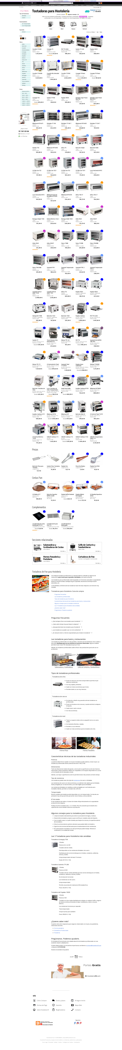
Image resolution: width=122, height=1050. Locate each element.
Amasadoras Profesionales (61, 930)
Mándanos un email (24, 133)
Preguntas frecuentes (60, 594)
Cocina (26, 5)
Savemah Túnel (65, 365)
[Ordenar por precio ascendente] (96, 32)
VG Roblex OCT (36, 494)
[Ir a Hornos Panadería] (89, 751)
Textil (82, 5)
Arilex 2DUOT (50, 243)
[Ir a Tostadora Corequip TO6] (54, 847)
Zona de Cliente (87, 3)
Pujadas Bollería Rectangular (80, 495)
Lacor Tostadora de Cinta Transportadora (52, 389)
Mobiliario (46, 5)
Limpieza (65, 5)
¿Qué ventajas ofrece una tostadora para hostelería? (66, 621)
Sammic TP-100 (51, 97)
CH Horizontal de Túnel (53, 364)
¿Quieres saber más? (60, 608)
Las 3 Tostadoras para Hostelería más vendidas (67, 605)
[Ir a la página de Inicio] (29, 3)
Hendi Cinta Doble (66, 388)
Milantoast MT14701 (66, 194)
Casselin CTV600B (37, 73)
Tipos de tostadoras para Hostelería (64, 599)
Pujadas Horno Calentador (79, 365)
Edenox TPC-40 (65, 340)
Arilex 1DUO (79, 219)
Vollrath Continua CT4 (67, 437)
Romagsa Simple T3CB (38, 219)
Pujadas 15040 (94, 291)
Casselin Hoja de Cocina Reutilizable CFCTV (38, 524)
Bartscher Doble (94, 147)
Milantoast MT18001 (95, 388)
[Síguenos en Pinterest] (80, 1024)
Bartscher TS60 (65, 316)
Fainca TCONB (79, 243)
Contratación (77, 1042)
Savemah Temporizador (96, 268)
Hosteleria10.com (51, 1037)
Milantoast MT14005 (81, 123)
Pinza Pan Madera (80, 466)
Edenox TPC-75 (36, 364)
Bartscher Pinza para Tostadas (37, 466)
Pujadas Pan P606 (95, 466)
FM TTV (78, 340)
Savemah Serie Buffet (95, 340)
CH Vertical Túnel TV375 (96, 414)
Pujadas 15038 (65, 97)
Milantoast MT (65, 414)
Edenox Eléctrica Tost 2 (53, 219)
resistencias (77, 780)
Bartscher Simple (80, 147)
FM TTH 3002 (64, 49)
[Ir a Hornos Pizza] (64, 751)
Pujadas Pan (64, 466)
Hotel (71, 5)
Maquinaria (34, 5)
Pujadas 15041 (79, 291)
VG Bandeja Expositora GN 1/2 (96, 495)
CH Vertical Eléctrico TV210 (37, 437)
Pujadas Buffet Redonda (67, 494)
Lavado (59, 5)
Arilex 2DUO (35, 243)
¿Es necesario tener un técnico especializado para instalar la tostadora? (71, 633)
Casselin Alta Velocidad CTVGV (53, 74)
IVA (96, 7)
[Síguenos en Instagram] (77, 1024)
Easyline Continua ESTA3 (82, 388)
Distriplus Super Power (82, 98)
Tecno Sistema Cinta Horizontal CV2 (52, 340)
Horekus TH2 (35, 147)
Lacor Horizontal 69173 (38, 194)
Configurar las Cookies (68, 1042)
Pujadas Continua (80, 316)
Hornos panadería (59, 928)
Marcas (95, 5)
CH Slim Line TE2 (36, 170)
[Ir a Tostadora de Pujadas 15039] (54, 900)
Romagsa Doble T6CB (66, 219)
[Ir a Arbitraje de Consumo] (44, 1025)
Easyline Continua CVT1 (38, 414)
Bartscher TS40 (51, 316)
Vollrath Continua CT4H (82, 437)
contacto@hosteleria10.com (93, 945)
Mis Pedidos (94, 3)
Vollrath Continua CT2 (52, 437)
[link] (39, 45)
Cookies (60, 1042)
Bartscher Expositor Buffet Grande (52, 495)
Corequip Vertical (36, 292)
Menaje (53, 5)
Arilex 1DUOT (93, 219)
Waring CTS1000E (94, 364)
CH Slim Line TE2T (51, 170)
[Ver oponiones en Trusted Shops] (93, 1)
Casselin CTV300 (36, 49)
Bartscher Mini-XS (80, 414)
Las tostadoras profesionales (62, 596)
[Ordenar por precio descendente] (99, 32)
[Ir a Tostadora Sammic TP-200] (54, 872)
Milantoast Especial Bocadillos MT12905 (52, 195)
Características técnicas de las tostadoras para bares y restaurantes (72, 601)
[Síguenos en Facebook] (75, 1024)
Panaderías (57, 933)
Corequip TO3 (36, 97)
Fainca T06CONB (36, 267)
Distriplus (51, 123)
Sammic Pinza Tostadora (53, 466)
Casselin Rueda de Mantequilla (66, 524)
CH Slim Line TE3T (80, 170)
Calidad (55, 1042)
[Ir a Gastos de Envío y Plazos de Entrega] (93, 12)
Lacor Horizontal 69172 (96, 170)
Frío (40, 5)
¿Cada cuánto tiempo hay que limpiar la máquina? (66, 624)
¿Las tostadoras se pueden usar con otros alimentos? (67, 630)
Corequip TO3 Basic (95, 73)
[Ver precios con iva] (101, 7)
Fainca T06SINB (94, 243)
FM (94, 316)
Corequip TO (50, 49)
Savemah (51, 267)
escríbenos (66, 1)
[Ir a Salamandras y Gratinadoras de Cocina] (64, 668)
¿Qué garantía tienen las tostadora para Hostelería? (66, 627)
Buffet (76, 5)
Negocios (88, 5)
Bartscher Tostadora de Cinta (38, 389)
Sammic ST (35, 340)
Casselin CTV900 (65, 73)
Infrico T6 (63, 147)
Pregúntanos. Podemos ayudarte (63, 610)
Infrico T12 (64, 291)
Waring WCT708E (37, 316)
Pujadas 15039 (94, 49)
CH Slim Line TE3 (65, 170)
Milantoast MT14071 (37, 123)
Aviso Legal (45, 1042)
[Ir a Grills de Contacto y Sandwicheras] (89, 668)
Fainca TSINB (64, 243)
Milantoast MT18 (51, 414)
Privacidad (50, 1042)
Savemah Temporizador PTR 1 (67, 268)
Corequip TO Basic (80, 73)
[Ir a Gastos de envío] (76, 978)
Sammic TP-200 (80, 49)
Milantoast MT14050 (52, 147)
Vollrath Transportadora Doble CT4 (96, 437)
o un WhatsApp (23, 136)
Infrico (79, 194)
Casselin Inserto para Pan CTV (52, 524)
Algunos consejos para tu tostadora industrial (67, 603)
